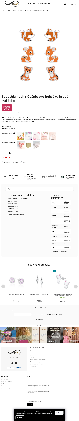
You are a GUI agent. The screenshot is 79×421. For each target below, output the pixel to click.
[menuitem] (31, 3)
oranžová (66, 211)
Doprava (32, 357)
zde (51, 413)
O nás (31, 355)
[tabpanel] (16, 286)
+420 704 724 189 (14, 357)
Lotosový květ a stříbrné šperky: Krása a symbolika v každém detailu (38, 392)
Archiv (30, 404)
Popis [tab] (9, 189)
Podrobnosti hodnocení (23, 113)
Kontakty (32, 350)
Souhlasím (59, 412)
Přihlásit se (39, 319)
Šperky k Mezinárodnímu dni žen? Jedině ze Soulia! (38, 397)
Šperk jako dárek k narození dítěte (34, 401)
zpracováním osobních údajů (54, 314)
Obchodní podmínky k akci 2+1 (38, 364)
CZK (66, 4)
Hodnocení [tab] (19, 189)
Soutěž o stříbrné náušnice (33, 381)
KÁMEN (3, 383)
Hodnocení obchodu (35, 353)
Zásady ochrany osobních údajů (38, 359)
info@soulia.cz (14, 359)
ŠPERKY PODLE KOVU (6, 381)
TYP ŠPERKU (4, 379)
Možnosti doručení (7, 126)
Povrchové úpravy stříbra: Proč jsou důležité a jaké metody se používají (38, 386)
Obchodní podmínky (35, 361)
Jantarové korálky (5, 388)
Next (76, 286)
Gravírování (33, 366)
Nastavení (20, 417)
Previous (2, 286)
